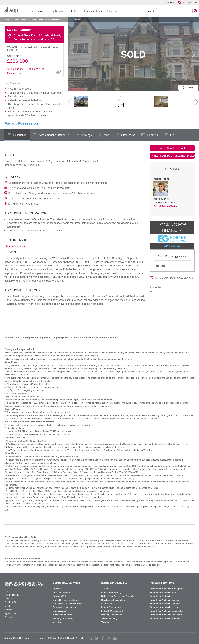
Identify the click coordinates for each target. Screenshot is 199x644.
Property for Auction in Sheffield (165, 618)
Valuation (57, 621)
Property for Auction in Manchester (166, 610)
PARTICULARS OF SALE (172, 148)
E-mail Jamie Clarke (165, 206)
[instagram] (108, 638)
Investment (106, 603)
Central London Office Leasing (67, 603)
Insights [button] (75, 11)
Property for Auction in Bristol (163, 592)
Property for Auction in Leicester (165, 599)
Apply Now (172, 246)
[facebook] (102, 638)
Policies (8, 616)
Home (7, 591)
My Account (10, 613)
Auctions (57, 588)
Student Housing (109, 618)
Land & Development (111, 607)
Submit (195, 10)
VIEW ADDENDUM (173, 155)
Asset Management (62, 592)
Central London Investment (66, 599)
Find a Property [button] (37, 11)
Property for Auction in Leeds (163, 595)
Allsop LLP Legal (75, 638)
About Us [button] (112, 11)
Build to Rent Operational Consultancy (119, 595)
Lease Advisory (60, 610)
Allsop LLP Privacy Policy (51, 638)
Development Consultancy (65, 607)
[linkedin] (90, 638)
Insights (8, 598)
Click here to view (14, 246)
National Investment (62, 614)
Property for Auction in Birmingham (166, 588)
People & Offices (12, 602)
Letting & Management (112, 610)
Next (193, 54)
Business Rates (60, 595)
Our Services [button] (57, 11)
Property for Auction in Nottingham (166, 614)
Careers (170, 2)
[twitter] (97, 638)
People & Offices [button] (93, 11)
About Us (8, 605)
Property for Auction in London (164, 607)
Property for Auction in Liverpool (165, 603)
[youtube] (115, 638)
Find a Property (11, 594)
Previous (73, 54)
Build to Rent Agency (111, 592)
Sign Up (186, 2)
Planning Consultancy (63, 618)
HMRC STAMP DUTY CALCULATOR (173, 277)
